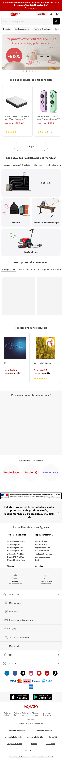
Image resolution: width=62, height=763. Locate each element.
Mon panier (14, 611)
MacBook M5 (41, 544)
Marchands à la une (53, 165)
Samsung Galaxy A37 (17, 730)
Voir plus (31, 146)
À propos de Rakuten (48, 714)
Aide (10, 654)
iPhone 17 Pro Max (15, 554)
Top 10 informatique (45, 534)
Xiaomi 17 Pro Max (15, 557)
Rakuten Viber (26, 714)
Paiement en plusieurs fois (21, 620)
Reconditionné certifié (29, 269)
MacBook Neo (41, 541)
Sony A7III (53, 737)
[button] (31, 5)
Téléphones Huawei (14, 744)
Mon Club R (14, 646)
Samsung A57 (13, 544)
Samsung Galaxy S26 (17, 541)
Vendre (12, 628)
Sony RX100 (50, 744)
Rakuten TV (17, 714)
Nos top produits (8, 269)
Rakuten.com (31, 719)
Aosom (34, 744)
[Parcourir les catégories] (4, 14)
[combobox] (27, 21)
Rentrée (6, 165)
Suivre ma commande (19, 637)
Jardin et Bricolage (21, 165)
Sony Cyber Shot (31, 750)
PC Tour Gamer (42, 550)
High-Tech (37, 165)
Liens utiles (13, 594)
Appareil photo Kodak (13, 737)
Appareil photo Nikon (35, 737)
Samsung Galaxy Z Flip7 (17, 547)
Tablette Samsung (43, 554)
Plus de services (35, 714)
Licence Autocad (42, 557)
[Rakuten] (13, 14)
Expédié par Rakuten (51, 269)
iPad (37, 560)
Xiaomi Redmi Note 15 (17, 560)
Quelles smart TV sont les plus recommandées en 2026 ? (31, 757)
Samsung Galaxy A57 (45, 730)
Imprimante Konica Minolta (45, 547)
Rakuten (12, 663)
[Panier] (57, 14)
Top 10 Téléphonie (16, 534)
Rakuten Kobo (8, 714)
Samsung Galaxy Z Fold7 (17, 550)
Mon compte (15, 603)
